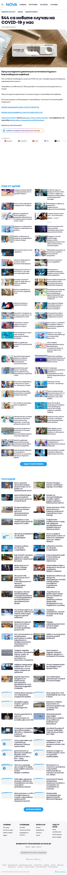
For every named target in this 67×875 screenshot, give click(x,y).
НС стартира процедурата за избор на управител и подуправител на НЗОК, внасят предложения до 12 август (56, 372)
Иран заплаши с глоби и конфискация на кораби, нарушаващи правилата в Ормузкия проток (23, 797)
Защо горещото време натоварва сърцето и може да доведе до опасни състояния (55, 305)
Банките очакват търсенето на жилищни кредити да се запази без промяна (55, 705)
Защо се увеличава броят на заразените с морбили (22, 204)
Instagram (26, 118)
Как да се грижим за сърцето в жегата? (20, 304)
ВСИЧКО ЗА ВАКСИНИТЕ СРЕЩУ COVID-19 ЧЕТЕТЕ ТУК (20, 107)
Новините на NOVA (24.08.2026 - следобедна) (54, 548)
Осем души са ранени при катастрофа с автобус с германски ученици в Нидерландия (23, 732)
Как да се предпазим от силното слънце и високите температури (22, 261)
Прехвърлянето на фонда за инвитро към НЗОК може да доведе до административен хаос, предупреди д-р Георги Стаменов (56, 294)
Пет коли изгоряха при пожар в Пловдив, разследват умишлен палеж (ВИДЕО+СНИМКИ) (23, 769)
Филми (38, 835)
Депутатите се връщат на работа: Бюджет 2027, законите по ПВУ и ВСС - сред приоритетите (23, 755)
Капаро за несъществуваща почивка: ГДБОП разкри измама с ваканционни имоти (55, 499)
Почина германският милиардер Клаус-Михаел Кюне (55, 666)
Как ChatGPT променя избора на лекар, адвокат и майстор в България (23, 558)
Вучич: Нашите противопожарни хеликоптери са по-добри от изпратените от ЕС (23, 487)
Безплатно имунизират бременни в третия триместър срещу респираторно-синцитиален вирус (22, 359)
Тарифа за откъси (38, 865)
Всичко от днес (8, 830)
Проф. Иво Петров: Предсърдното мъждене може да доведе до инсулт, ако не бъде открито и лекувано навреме (55, 407)
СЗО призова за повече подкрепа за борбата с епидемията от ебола (55, 315)
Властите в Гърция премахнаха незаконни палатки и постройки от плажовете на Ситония (55, 784)
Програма (33, 5)
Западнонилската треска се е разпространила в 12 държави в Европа (23, 191)
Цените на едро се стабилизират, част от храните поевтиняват (55, 754)
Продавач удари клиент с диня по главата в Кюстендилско (21, 705)
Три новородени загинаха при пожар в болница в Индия (55, 679)
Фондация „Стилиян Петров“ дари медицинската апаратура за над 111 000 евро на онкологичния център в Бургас (56, 241)
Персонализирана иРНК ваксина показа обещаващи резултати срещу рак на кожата (55, 229)
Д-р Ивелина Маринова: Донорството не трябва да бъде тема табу (22, 393)
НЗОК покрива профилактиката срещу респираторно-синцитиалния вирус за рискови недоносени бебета (55, 347)
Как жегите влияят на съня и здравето (23, 251)
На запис (44, 5)
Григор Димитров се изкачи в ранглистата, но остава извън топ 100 (23, 717)
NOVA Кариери (57, 834)
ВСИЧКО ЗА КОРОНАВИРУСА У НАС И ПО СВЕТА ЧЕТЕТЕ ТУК (22, 112)
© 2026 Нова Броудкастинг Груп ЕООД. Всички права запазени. (15, 871)
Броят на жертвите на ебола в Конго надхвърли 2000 (22, 291)
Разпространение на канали (25, 865)
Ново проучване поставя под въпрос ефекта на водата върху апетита (55, 452)
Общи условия (60, 865)
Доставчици (46, 865)
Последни (6, 827)
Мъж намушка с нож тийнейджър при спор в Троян (55, 695)
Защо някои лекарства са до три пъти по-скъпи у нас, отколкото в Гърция (22, 383)
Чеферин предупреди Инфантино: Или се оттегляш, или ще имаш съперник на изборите (23, 668)
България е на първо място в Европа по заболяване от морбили (23, 228)
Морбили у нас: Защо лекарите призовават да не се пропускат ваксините (56, 335)
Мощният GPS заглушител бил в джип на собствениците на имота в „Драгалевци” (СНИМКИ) (22, 581)
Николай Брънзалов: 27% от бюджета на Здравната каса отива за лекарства (56, 443)
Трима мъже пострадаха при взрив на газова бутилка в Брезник (54, 796)
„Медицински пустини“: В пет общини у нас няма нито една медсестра (22, 271)
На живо (54, 5)
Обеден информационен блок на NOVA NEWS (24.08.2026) (55, 625)
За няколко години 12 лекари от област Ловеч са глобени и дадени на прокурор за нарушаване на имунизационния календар (56, 194)
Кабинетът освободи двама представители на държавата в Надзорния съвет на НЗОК (56, 358)
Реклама (4, 865)
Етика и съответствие (41, 866)
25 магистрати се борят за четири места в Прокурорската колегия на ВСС (22, 511)
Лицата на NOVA (25, 830)
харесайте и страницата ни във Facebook (27, 120)
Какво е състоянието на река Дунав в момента (55, 636)
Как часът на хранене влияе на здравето (54, 261)
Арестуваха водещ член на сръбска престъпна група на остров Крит (23, 498)
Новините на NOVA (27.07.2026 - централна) (55, 382)
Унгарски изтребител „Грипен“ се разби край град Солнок (55, 613)
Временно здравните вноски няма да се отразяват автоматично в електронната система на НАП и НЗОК (23, 217)
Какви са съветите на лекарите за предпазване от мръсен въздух (23, 238)
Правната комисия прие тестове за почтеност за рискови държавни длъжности (22, 626)
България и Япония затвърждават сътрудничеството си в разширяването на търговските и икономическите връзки (23, 597)
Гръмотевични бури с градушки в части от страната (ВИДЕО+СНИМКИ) (55, 568)
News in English (56, 837)
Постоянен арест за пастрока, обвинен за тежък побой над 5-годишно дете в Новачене (23, 613)
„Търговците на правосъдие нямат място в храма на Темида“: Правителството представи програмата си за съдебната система (55, 598)
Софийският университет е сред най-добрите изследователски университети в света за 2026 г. (55, 524)
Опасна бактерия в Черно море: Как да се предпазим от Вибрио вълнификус (22, 335)
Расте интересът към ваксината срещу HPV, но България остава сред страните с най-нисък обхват (56, 394)
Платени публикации (53, 866)
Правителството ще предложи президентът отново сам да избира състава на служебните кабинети (56, 581)
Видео (5, 835)
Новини (22, 5)
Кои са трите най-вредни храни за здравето (22, 404)
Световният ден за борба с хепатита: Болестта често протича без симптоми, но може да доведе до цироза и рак (23, 420)
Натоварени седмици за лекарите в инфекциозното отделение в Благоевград (56, 206)
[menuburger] (2, 4)
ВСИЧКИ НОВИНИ (33, 809)
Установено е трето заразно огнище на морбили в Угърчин (21, 324)
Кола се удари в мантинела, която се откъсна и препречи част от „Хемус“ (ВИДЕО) (55, 537)
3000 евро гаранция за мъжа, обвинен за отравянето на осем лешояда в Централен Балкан (23, 783)
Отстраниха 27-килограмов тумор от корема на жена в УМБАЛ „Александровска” (55, 272)
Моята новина (7, 832)
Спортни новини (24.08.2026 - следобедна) (21, 548)
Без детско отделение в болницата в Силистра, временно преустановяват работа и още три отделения (22, 432)
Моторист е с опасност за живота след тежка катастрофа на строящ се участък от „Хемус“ (55, 770)
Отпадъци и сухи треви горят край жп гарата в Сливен (23, 521)
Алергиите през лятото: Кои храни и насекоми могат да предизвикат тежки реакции (55, 419)
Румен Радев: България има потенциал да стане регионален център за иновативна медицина (56, 282)
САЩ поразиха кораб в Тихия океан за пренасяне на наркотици (55, 558)
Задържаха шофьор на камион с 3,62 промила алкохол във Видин (55, 743)
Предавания (40, 830)
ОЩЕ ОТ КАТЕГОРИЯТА (33, 464)
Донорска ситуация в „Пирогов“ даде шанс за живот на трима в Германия (22, 282)
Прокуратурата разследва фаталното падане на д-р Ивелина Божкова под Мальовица (55, 719)
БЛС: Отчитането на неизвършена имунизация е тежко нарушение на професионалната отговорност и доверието (23, 640)
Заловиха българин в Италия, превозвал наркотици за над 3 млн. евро (55, 731)
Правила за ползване (29, 866)
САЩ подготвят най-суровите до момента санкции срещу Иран (23, 743)
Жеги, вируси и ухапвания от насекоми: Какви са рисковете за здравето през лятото (56, 325)
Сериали (39, 832)
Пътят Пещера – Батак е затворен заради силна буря (54, 485)
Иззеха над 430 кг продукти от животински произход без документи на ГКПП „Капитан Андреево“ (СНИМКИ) (23, 682)
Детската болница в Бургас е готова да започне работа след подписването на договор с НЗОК (23, 371)
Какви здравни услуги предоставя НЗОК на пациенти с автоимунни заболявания (55, 431)
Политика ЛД (20, 866)
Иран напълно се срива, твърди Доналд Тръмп (21, 567)
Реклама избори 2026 (13, 865)
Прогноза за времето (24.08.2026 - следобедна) (23, 536)
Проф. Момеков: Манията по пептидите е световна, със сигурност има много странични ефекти (22, 453)
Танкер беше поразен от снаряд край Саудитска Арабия (23, 695)
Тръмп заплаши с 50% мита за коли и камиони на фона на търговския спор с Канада (55, 511)
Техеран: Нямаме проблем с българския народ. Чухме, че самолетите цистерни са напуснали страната (23, 655)
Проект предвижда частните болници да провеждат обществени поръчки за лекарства (22, 443)
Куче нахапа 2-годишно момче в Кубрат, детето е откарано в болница (55, 653)
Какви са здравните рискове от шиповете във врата (23, 344)
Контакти (53, 865)
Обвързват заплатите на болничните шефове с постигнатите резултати (56, 252)
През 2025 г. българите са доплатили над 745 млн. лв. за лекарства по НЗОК (23, 315)
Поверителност (12, 866)
